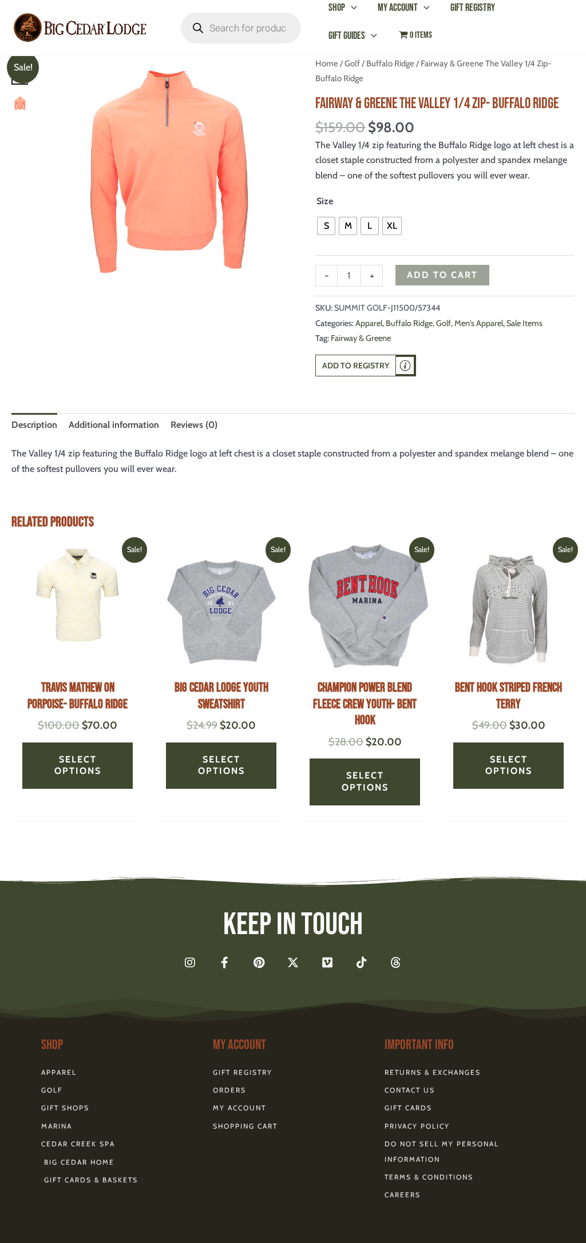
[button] (351, 7)
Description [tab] (34, 424)
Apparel (368, 323)
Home (326, 63)
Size (324, 201)
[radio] (326, 226)
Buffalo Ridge (390, 63)
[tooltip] (405, 365)
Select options (77, 765)
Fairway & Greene (361, 338)
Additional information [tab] (114, 424)
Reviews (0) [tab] (194, 424)
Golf (352, 63)
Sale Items (524, 323)
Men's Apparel (478, 323)
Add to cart (442, 274)
